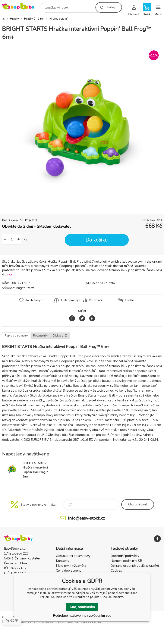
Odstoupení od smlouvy (73, 556)
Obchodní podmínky (125, 556)
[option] (82, 127)
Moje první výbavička (71, 566)
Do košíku (97, 240)
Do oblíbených (34, 300)
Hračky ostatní (58, 19)
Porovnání (95, 300)
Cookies (116, 570)
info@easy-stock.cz (86, 518)
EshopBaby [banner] (21, 6)
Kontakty (62, 561)
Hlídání (129, 300)
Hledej (109, 7)
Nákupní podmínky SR (126, 561)
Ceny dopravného (69, 570)
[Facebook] (157, 538)
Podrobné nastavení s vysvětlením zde (82, 615)
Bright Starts (25, 288)
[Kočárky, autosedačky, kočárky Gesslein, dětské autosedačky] (3, 19)
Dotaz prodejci (70, 300)
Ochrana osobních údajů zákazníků (135, 566)
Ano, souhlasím (82, 607)
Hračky (14, 19)
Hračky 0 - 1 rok (34, 19)
